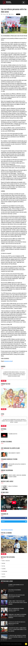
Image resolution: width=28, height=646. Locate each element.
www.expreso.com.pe (8, 361)
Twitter (3, 521)
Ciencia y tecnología (6, 560)
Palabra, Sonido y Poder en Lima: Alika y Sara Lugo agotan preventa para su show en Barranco (17, 602)
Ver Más (4, 381)
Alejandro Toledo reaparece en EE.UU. (16, 584)
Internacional (4, 571)
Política (12, 14)
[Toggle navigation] (23, 2)
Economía (3, 568)
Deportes (3, 576)
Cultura (3, 574)
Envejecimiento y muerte (14, 453)
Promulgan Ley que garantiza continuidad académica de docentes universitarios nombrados (17, 616)
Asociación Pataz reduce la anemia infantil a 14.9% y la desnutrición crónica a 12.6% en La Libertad (17, 629)
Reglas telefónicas (13, 486)
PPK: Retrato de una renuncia (14, 589)
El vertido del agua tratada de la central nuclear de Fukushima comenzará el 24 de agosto (17, 637)
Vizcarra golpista (12, 433)
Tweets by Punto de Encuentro (7, 530)
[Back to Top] (26, 644)
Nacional (3, 563)
